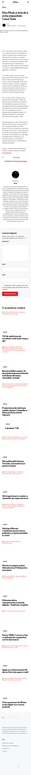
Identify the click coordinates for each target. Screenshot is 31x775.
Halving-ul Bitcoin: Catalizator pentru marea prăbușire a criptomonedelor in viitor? (15, 532)
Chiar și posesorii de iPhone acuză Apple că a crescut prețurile (14, 704)
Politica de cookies (7, 743)
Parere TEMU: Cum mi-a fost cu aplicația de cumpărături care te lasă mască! (15, 637)
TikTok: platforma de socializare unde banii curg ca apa (15, 338)
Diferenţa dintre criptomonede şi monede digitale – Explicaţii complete (15, 602)
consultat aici (6, 153)
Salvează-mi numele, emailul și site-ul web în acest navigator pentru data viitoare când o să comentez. (15, 287)
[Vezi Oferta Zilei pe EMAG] (15, 157)
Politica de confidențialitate (10, 746)
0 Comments (21, 26)
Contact (4, 751)
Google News (22, 161)
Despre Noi (5, 748)
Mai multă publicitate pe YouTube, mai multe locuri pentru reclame (13, 463)
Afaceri (4, 7)
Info (3, 739)
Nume (4, 264)
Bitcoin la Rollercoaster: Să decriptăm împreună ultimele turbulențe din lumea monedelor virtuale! (15, 374)
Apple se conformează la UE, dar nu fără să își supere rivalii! (15, 671)
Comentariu (5, 241)
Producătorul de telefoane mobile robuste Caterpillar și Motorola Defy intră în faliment (14, 411)
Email (4, 275)
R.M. (8, 24)
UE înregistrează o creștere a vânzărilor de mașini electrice (15, 497)
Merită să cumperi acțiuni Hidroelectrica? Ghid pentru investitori (14, 567)
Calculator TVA (12, 428)
